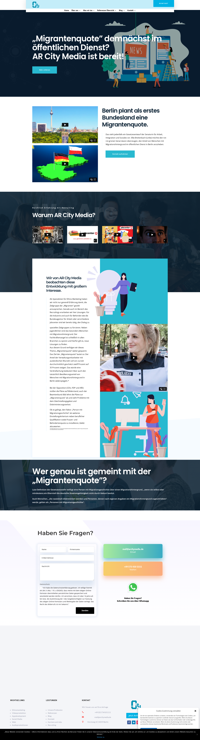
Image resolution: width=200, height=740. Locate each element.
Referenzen (52, 713)
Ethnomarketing (18, 710)
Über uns (74, 10)
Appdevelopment (19, 716)
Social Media (17, 719)
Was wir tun (87, 10)
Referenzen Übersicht (105, 10)
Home (66, 10)
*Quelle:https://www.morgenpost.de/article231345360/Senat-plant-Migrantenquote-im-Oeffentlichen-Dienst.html (69, 429)
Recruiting (52, 725)
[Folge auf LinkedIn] (134, 722)
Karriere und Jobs (55, 722)
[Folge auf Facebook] (129, 722)
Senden (85, 610)
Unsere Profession (55, 710)
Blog (121, 10)
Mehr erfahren (44, 70)
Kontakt (163, 3)
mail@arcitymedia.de (133, 549)
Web (14, 722)
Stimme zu (100, 737)
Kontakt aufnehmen (120, 154)
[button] (195, 711)
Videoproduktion (19, 713)
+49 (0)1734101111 (103, 712)
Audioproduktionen (20, 725)
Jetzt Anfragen (136, 715)
